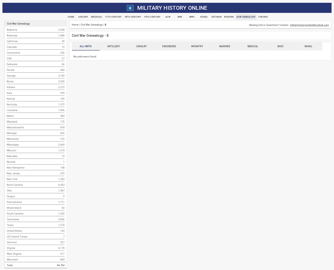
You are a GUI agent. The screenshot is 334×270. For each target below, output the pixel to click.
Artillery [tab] (113, 46)
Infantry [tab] (197, 46)
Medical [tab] (253, 46)
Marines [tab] (224, 46)
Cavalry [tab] (141, 46)
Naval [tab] (308, 46)
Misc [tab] (280, 46)
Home (75, 24)
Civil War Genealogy (92, 24)
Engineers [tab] (169, 46)
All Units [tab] (86, 46)
